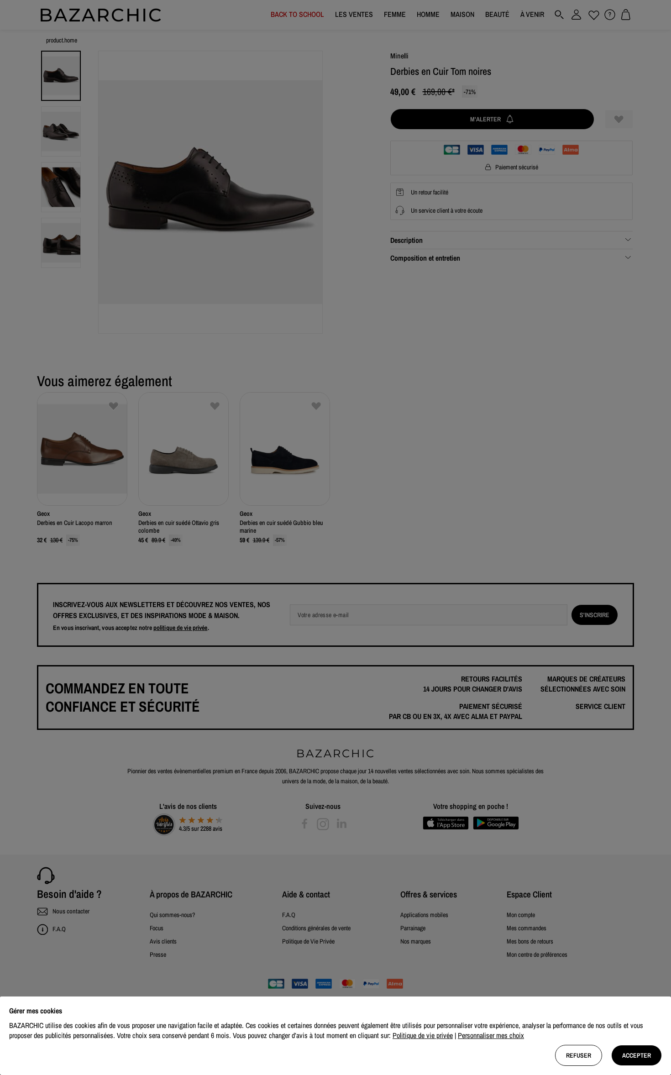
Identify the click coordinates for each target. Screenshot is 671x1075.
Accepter (636, 1055)
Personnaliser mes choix (491, 1035)
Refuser (578, 1055)
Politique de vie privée (423, 1035)
